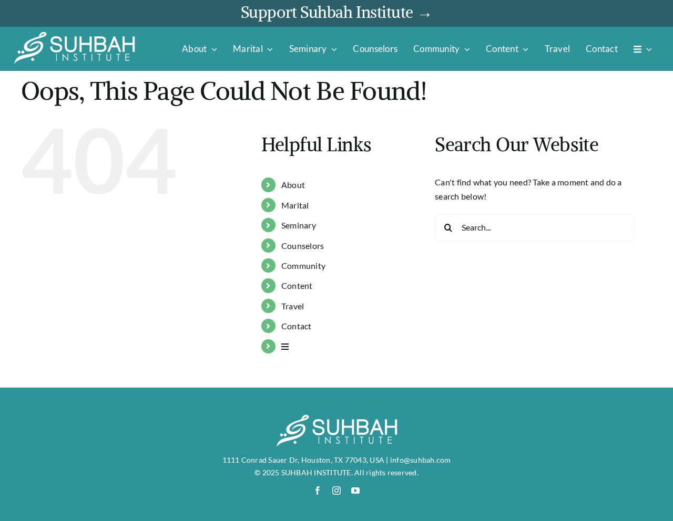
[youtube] (355, 490)
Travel (292, 306)
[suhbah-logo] (74, 35)
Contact (296, 326)
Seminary (298, 225)
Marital (295, 205)
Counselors (302, 246)
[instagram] (336, 490)
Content (297, 285)
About (293, 185)
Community (303, 265)
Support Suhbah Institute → (336, 12)
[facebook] (317, 490)
